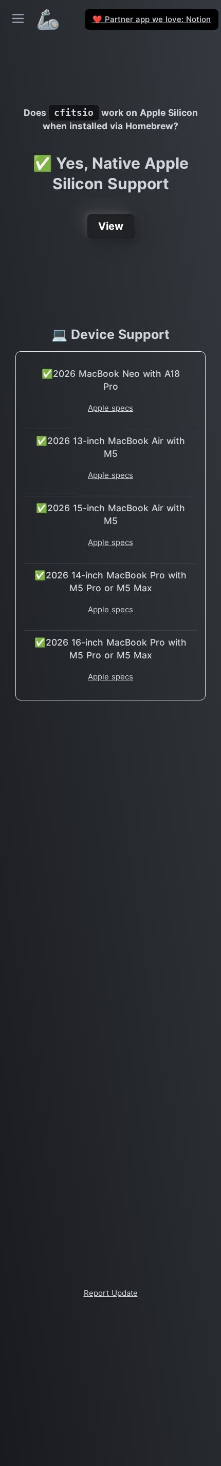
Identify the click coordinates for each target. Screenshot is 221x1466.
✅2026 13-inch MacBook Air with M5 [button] (110, 447)
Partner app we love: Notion (152, 19)
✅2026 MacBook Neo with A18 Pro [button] (111, 380)
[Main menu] (18, 18)
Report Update (111, 1293)
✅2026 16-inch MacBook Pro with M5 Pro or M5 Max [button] (110, 648)
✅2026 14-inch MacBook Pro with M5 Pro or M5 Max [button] (110, 581)
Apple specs (110, 408)
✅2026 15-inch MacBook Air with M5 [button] (110, 514)
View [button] (110, 226)
